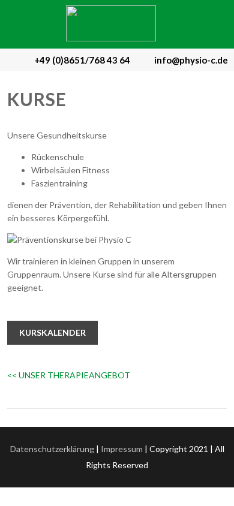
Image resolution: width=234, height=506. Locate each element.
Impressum (122, 449)
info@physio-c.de (191, 60)
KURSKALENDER (52, 332)
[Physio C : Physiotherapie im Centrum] (111, 38)
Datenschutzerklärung (52, 449)
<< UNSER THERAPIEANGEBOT (68, 375)
